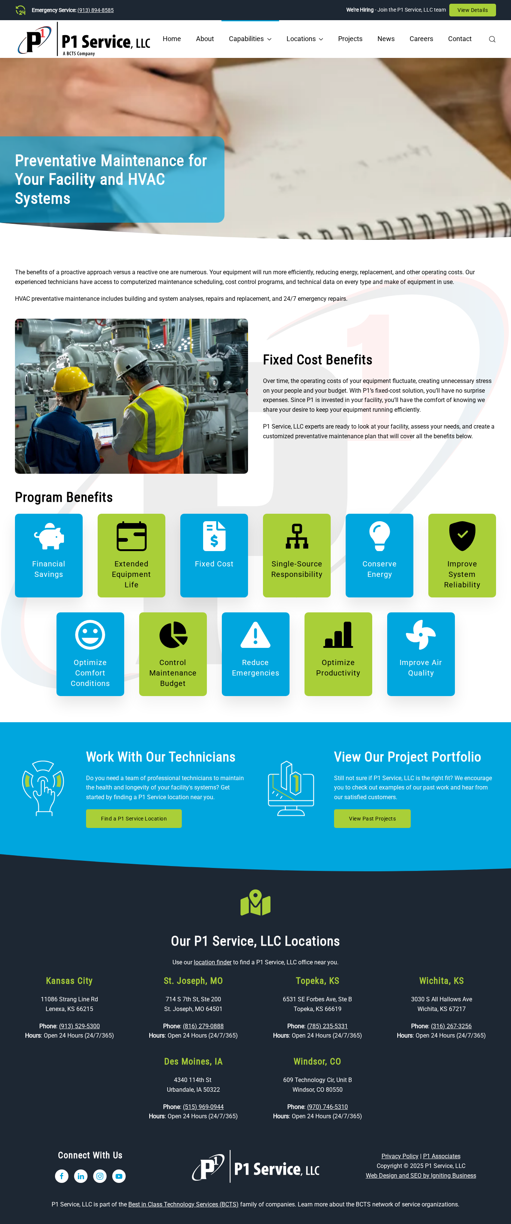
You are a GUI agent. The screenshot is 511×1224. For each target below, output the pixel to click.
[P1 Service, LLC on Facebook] (61, 1176)
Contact (460, 39)
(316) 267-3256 (451, 1026)
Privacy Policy (400, 1156)
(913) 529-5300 (79, 1026)
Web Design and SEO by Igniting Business (421, 1175)
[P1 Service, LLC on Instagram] (100, 1176)
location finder (213, 962)
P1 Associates (441, 1156)
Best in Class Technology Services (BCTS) (183, 1204)
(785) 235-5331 (327, 1026)
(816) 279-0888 (203, 1026)
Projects (350, 39)
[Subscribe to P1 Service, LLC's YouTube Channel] (119, 1176)
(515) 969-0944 (203, 1106)
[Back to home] (84, 39)
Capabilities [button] (246, 39)
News (386, 39)
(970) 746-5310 (327, 1106)
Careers (421, 39)
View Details (473, 10)
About (205, 39)
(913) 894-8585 (95, 10)
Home (172, 39)
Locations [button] (301, 39)
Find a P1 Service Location (134, 819)
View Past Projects (372, 819)
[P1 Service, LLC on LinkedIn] (81, 1176)
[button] (492, 39)
